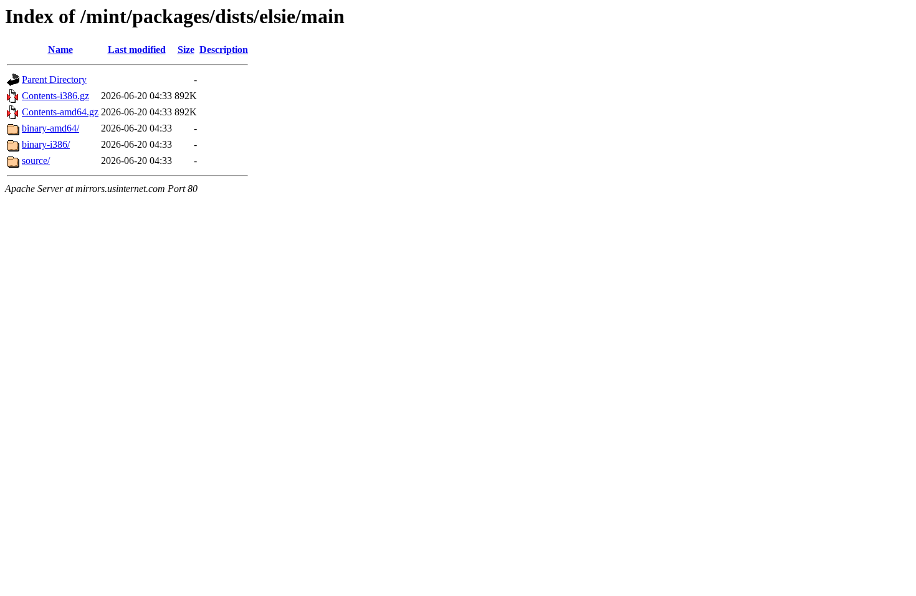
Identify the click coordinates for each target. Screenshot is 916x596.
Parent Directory (54, 79)
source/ (36, 160)
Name (60, 49)
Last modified (137, 49)
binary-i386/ (46, 144)
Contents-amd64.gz (60, 112)
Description (223, 49)
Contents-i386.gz (55, 95)
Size (186, 49)
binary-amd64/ (50, 128)
